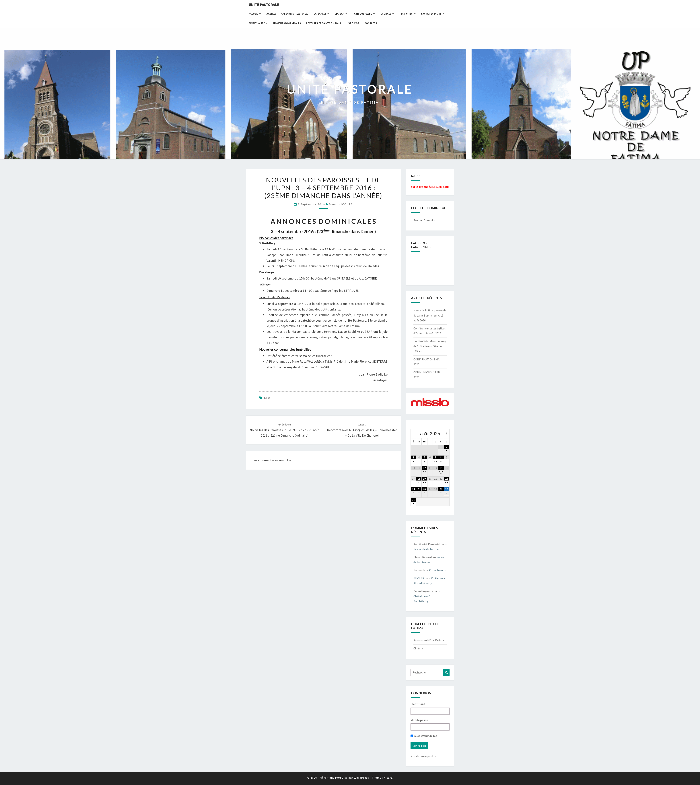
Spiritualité (257, 23)
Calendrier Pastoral (294, 13)
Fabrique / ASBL (362, 13)
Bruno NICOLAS (341, 204)
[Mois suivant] (446, 433)
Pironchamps (437, 570)
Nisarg (388, 777)
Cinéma (418, 648)
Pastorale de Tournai (426, 549)
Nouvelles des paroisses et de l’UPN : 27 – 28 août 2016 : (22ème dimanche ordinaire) (285, 430)
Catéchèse (320, 13)
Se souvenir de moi (425, 736)
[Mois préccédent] (413, 433)
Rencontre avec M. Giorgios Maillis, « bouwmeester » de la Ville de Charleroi (362, 430)
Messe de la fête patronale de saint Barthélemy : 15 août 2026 (429, 315)
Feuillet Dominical (424, 220)
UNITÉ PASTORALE (264, 4)
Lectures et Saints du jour (323, 23)
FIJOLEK (418, 578)
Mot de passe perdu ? (423, 756)
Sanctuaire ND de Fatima (428, 640)
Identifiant (418, 704)
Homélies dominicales (287, 23)
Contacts (371, 23)
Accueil (253, 13)
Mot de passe (419, 720)
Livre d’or (353, 23)
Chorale (385, 13)
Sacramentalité (431, 13)
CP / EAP (339, 13)
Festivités (406, 13)
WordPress (361, 777)
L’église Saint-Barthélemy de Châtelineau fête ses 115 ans (429, 346)
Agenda (271, 13)
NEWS (268, 398)
